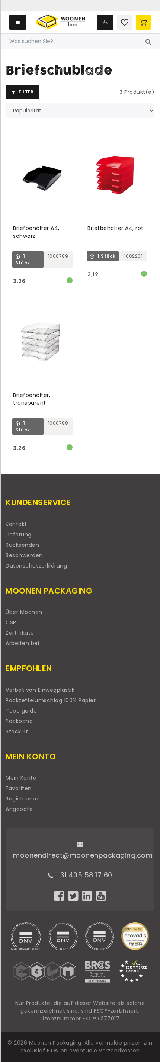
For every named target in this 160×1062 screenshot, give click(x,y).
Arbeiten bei (22, 643)
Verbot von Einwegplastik (40, 690)
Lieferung (19, 534)
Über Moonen (24, 612)
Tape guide (21, 710)
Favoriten (19, 788)
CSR (11, 622)
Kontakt (16, 524)
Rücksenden (22, 545)
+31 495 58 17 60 (82, 874)
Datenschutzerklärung (36, 565)
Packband (19, 721)
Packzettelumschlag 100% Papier (51, 700)
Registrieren (22, 798)
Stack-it (17, 731)
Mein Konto (21, 778)
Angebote (19, 809)
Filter (25, 92)
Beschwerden (24, 555)
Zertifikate (20, 633)
